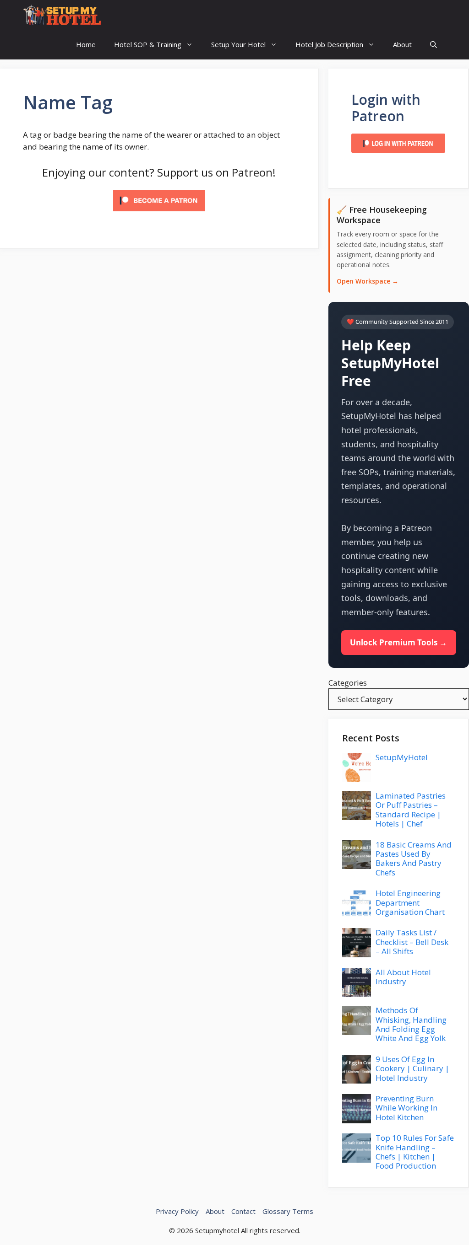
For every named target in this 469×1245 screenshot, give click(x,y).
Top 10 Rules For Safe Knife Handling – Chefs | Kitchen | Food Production (415, 1151)
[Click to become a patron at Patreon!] (159, 213)
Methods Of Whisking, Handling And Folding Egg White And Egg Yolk (411, 1024)
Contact (243, 1211)
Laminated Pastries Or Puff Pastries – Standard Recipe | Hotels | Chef (411, 809)
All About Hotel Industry (403, 977)
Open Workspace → (367, 281)
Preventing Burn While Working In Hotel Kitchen (406, 1107)
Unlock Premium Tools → (398, 642)
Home (86, 44)
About (402, 44)
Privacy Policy (177, 1211)
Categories (347, 682)
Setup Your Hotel (238, 44)
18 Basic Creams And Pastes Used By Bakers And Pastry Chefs (414, 858)
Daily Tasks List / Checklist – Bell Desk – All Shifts (412, 941)
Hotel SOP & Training (147, 44)
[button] (433, 44)
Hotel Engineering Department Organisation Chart (410, 902)
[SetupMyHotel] (62, 15)
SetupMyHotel (402, 757)
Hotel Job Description (329, 44)
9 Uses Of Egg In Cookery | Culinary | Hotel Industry (412, 1068)
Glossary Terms (287, 1211)
